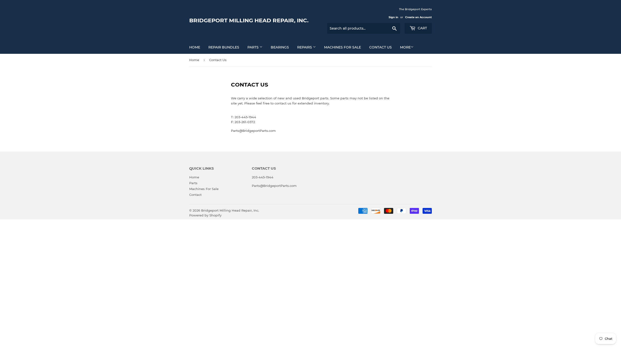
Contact (195, 195)
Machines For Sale (342, 47)
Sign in (393, 17)
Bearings (280, 47)
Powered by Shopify (205, 215)
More (405, 47)
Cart (422, 28)
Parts (253, 47)
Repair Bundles (223, 47)
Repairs (305, 47)
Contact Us (380, 47)
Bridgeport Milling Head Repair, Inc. (249, 20)
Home (194, 47)
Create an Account (418, 17)
